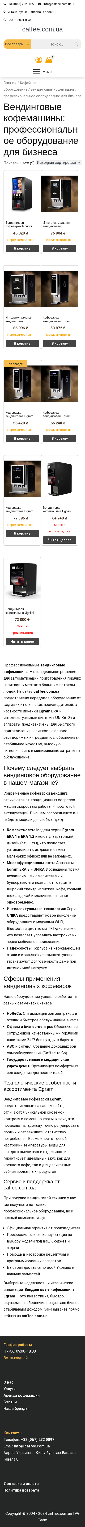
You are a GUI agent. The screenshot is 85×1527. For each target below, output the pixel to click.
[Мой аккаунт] (38, 60)
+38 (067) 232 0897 (37, 1439)
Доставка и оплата (21, 1483)
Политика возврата (21, 1490)
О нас (8, 1382)
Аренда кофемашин (22, 1395)
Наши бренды (16, 1408)
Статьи (10, 1402)
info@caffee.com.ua (32, 1446)
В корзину (22, 248)
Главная (10, 83)
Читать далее (59, 540)
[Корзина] (47, 61)
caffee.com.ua (42, 29)
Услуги (10, 1389)
